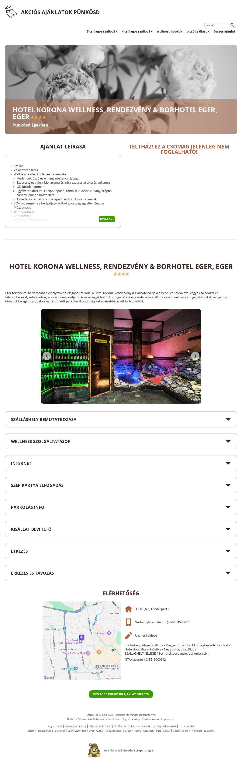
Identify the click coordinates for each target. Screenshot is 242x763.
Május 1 (92, 726)
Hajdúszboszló (113, 730)
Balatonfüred (45, 730)
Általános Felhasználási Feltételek (85, 719)
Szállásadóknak (150, 719)
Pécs (158, 730)
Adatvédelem (113, 719)
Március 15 (105, 726)
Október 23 (119, 726)
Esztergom (81, 730)
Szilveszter (134, 726)
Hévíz (138, 730)
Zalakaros (209, 730)
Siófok (176, 730)
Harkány (128, 730)
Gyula (99, 730)
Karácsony (80, 726)
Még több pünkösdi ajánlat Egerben (121, 694)
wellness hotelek (169, 31)
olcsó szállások (198, 31)
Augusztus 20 (54, 726)
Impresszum (168, 719)
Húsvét (68, 726)
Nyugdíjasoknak (167, 726)
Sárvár (167, 730)
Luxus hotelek (186, 726)
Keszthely (148, 730)
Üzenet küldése (146, 635)
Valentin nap (149, 726)
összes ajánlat (224, 31)
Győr (91, 730)
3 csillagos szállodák (102, 31)
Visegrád (197, 730)
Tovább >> (107, 219)
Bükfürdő (60, 730)
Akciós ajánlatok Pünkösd (60, 12)
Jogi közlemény (131, 719)
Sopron (186, 730)
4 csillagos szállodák (137, 31)
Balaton (31, 730)
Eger (70, 730)
